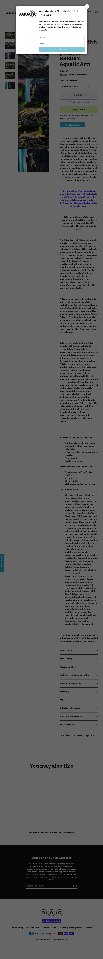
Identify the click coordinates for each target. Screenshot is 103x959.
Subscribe (61, 49)
